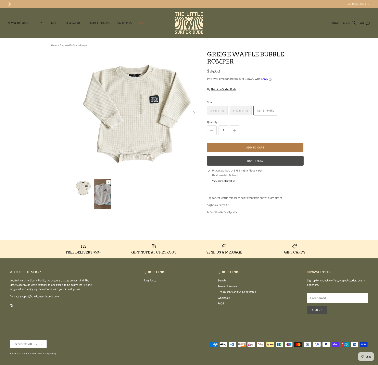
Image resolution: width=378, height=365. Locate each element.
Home (54, 45)
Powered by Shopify (47, 353)
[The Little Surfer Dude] (189, 23)
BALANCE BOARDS (99, 23)
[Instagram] (9, 4)
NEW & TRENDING (18, 23)
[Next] (194, 112)
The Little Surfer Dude (223, 89)
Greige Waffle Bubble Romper (74, 45)
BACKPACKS (124, 23)
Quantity (212, 122)
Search (222, 280)
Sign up (317, 310)
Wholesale (224, 298)
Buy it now (255, 161)
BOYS (40, 23)
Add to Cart (255, 147)
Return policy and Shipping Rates (237, 292)
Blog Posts (150, 280)
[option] (136, 113)
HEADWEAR (73, 23)
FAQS (221, 303)
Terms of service (227, 286)
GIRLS (54, 23)
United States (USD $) (356, 4)
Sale (141, 23)
